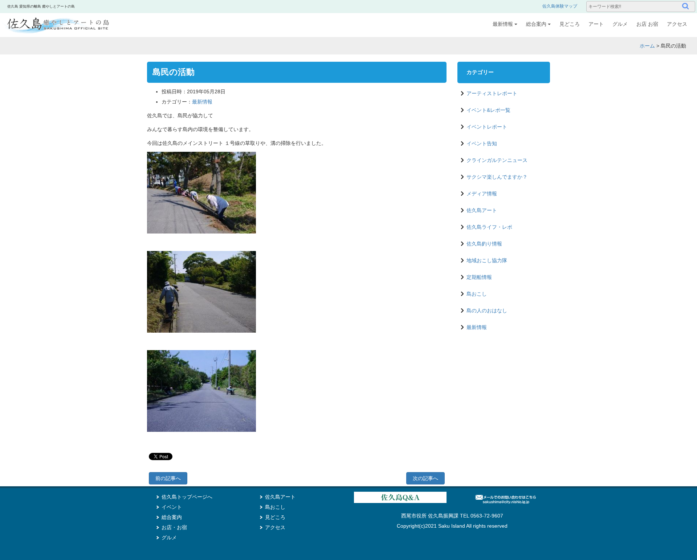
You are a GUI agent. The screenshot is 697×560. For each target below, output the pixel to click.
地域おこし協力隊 (486, 260)
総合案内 (536, 24)
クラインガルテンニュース (496, 160)
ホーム (647, 46)
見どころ (569, 24)
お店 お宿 (647, 24)
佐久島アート (481, 210)
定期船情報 (479, 277)
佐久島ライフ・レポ (489, 227)
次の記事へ (425, 478)
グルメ (620, 24)
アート (596, 24)
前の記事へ (168, 478)
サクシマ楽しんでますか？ (496, 177)
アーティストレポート (491, 93)
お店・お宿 (174, 527)
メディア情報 (481, 193)
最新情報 (503, 24)
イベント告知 (481, 143)
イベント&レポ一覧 (488, 110)
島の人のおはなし (486, 310)
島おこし (476, 294)
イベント (172, 507)
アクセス (677, 24)
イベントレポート (486, 127)
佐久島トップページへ (187, 497)
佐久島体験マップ (559, 6)
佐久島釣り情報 (484, 244)
